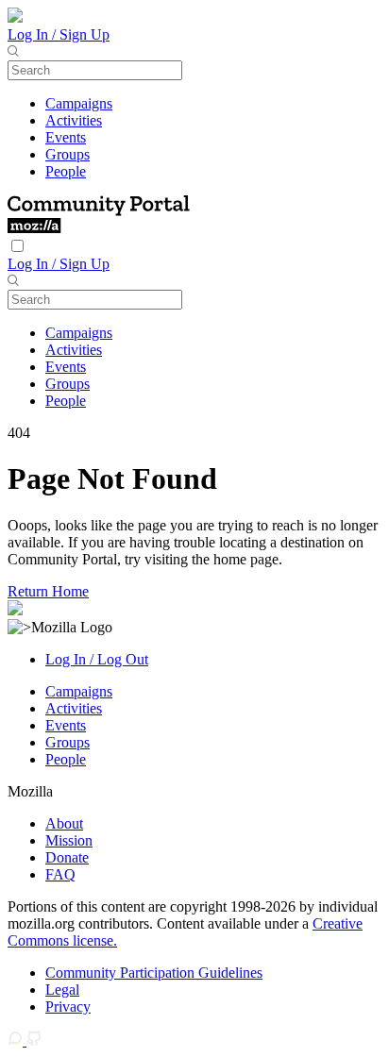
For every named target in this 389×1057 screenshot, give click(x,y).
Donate (67, 857)
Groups (67, 154)
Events (65, 137)
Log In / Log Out (96, 659)
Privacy (68, 1006)
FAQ (60, 874)
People (65, 171)
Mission (69, 840)
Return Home (48, 591)
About (64, 823)
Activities (73, 120)
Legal (62, 990)
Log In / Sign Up (59, 34)
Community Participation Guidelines (153, 973)
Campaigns (78, 103)
